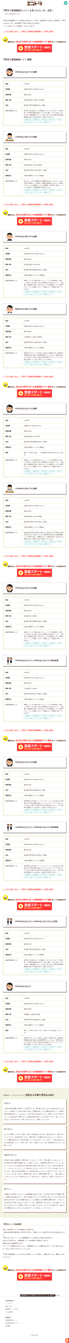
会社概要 (7, 1326)
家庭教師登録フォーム (11, 1320)
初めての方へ (9, 1306)
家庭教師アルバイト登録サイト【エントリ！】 (34, 1295)
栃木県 (52, 1295)
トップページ (9, 1303)
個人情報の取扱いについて (12, 1323)
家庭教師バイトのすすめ (11, 1309)
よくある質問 (9, 1312)
